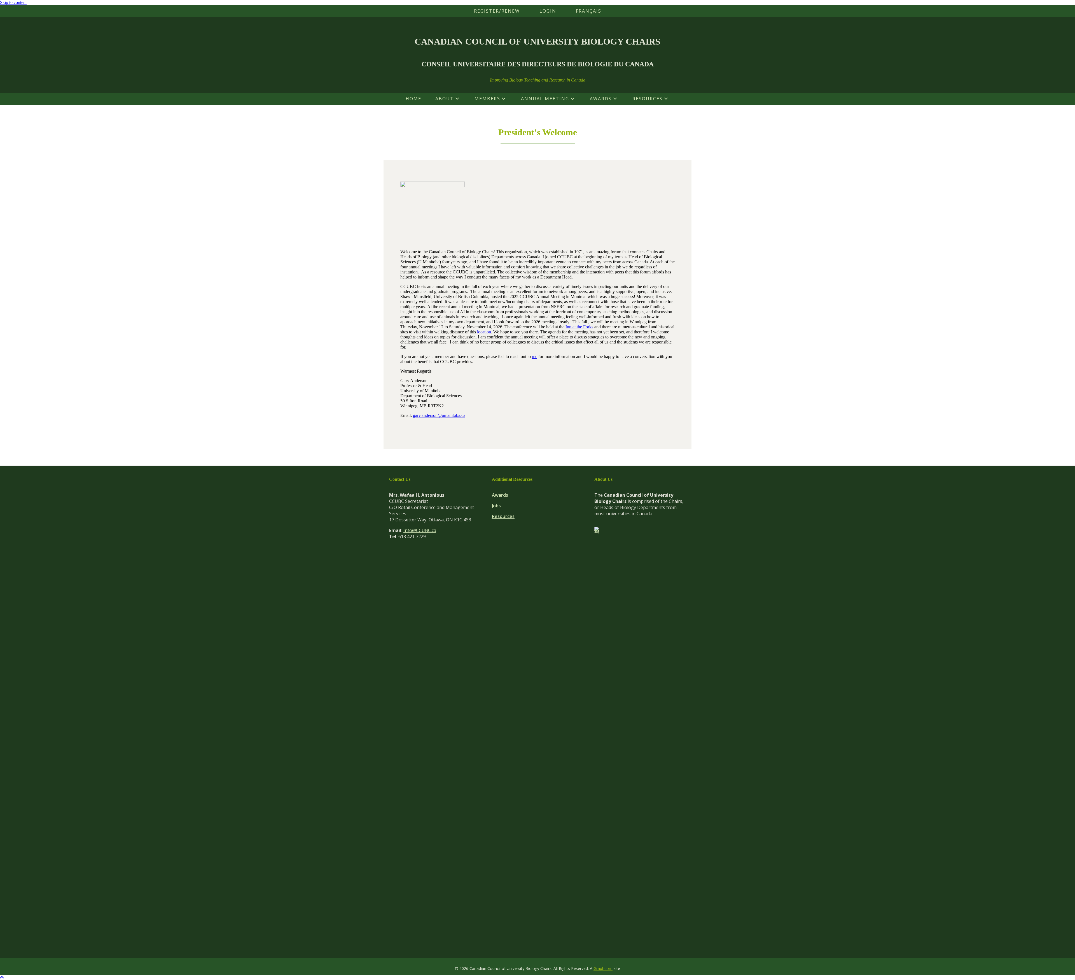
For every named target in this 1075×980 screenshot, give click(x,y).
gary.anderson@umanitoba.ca (439, 415)
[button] (457, 99)
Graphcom (603, 968)
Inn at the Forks (579, 326)
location (484, 331)
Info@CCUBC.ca (419, 530)
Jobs (496, 506)
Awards (500, 495)
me (534, 356)
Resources (503, 516)
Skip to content (13, 2)
